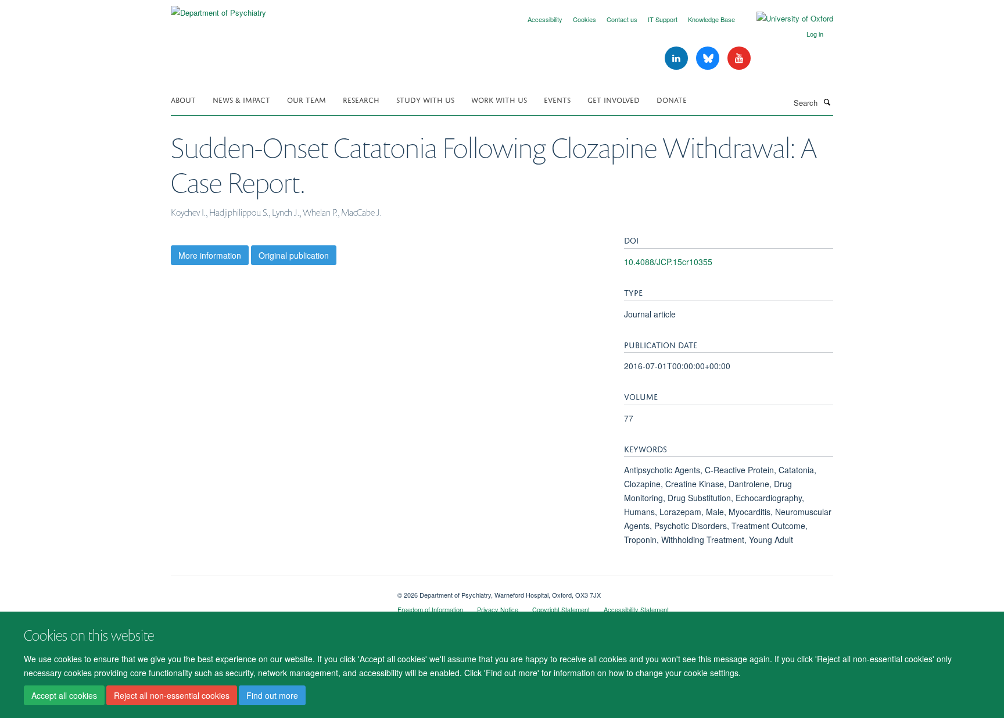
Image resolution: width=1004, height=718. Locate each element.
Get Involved (613, 99)
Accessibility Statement (636, 609)
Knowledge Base (711, 19)
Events (557, 99)
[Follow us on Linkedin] (677, 58)
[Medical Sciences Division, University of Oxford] (275, 591)
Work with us (499, 99)
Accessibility (545, 19)
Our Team (306, 99)
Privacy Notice (497, 609)
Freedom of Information (430, 609)
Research (361, 99)
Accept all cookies (64, 695)
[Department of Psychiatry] (218, 8)
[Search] (826, 101)
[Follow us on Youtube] (739, 58)
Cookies (584, 19)
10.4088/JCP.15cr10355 (668, 261)
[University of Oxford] (786, 19)
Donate (672, 99)
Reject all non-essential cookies (172, 695)
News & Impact (241, 99)
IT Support (662, 19)
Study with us (425, 99)
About (183, 99)
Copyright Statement (561, 609)
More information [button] (209, 255)
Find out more (272, 695)
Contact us (622, 19)
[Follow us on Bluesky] (709, 58)
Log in (814, 33)
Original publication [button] (294, 255)
